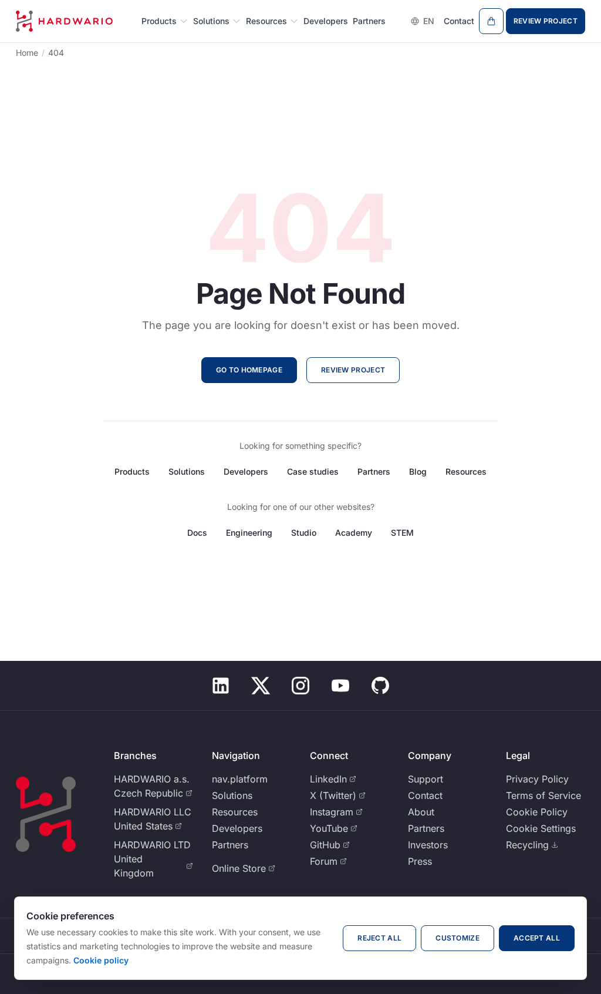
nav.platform (240, 779)
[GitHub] (380, 685)
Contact (459, 21)
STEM (402, 533)
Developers (325, 21)
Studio (303, 533)
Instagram (331, 812)
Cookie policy (101, 960)
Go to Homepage (249, 369)
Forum (323, 861)
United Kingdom (134, 866)
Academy (353, 533)
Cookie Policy (537, 812)
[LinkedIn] (220, 685)
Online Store (239, 868)
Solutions (211, 21)
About (421, 812)
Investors (428, 845)
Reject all (379, 937)
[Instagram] (300, 685)
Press (420, 861)
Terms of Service (543, 795)
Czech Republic (148, 793)
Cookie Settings (541, 828)
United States (143, 826)
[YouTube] (340, 685)
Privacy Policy (537, 779)
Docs (197, 533)
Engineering (249, 533)
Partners (369, 21)
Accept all (537, 937)
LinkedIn (328, 779)
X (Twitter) (333, 795)
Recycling (527, 845)
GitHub (325, 845)
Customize (457, 937)
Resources (266, 21)
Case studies (313, 471)
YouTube (329, 828)
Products (159, 21)
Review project (546, 20)
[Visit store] (491, 21)
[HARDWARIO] (64, 21)
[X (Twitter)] (260, 685)
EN (428, 21)
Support (425, 779)
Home (27, 53)
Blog (418, 471)
